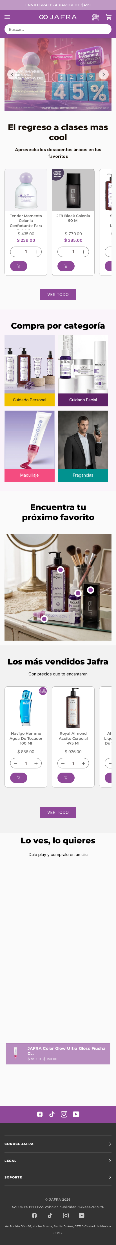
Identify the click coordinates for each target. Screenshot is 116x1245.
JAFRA (55, 1199)
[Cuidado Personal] (30, 365)
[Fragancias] (83, 441)
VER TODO (58, 294)
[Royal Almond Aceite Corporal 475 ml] (73, 708)
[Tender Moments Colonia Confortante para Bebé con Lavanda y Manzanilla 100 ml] (26, 190)
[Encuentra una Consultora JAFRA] (93, 17)
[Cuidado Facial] (83, 365)
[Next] (104, 74)
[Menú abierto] (11, 17)
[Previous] (12, 74)
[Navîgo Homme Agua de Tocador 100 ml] (26, 708)
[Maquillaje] (30, 441)
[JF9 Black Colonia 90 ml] (73, 190)
